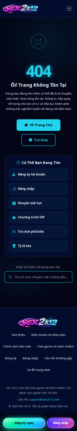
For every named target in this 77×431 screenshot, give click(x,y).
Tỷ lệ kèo (24, 246)
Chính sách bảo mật (17, 346)
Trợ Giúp (41, 140)
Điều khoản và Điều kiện (48, 335)
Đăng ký (10, 358)
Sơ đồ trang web (38, 370)
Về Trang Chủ (41, 125)
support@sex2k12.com (44, 399)
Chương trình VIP (31, 217)
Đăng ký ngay (24, 423)
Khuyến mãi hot (30, 203)
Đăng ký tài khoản (31, 174)
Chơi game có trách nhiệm (55, 346)
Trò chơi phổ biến (31, 231)
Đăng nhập (26, 189)
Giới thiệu (18, 335)
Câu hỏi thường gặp (58, 358)
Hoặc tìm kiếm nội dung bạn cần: (38, 267)
